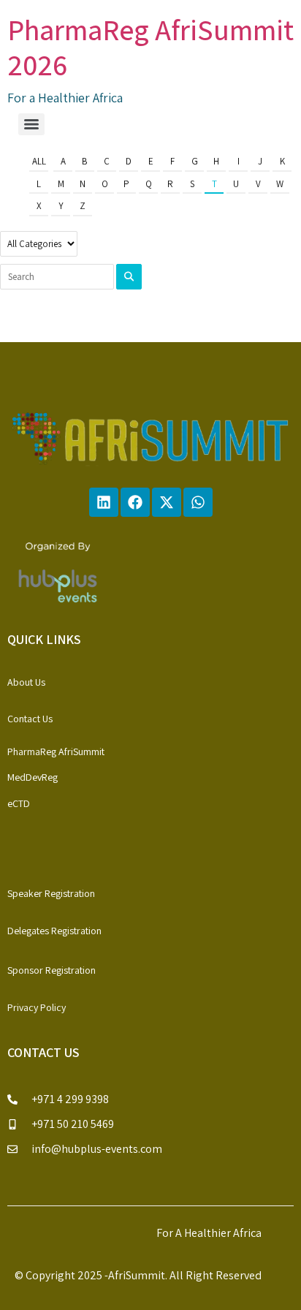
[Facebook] (135, 502)
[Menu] (31, 124)
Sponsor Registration (51, 970)
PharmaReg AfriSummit (55, 751)
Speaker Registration (51, 893)
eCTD (18, 803)
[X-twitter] (166, 502)
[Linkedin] (103, 502)
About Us (26, 682)
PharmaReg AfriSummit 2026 (150, 46)
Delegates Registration (54, 930)
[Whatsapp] (198, 502)
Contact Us (30, 718)
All (39, 161)
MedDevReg (32, 777)
